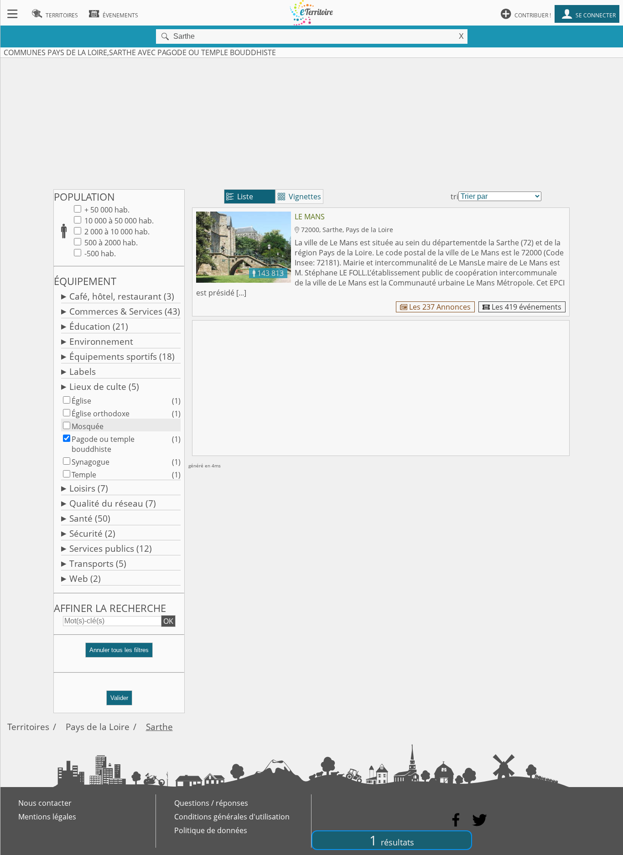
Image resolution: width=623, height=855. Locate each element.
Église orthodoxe (101, 414)
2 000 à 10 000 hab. (116, 232)
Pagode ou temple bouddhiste (103, 444)
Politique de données (210, 830)
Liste (239, 197)
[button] (119, 654)
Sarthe (159, 726)
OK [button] (168, 621)
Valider (119, 697)
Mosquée (88, 426)
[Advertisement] (311, 122)
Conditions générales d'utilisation (232, 817)
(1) (176, 401)
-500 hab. (99, 254)
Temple (84, 475)
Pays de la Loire (98, 726)
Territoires (28, 726)
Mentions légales (47, 817)
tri (454, 197)
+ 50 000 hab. (106, 210)
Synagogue (90, 462)
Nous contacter (45, 803)
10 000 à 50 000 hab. (118, 221)
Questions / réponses (211, 803)
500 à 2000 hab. (110, 243)
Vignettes (299, 197)
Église (81, 401)
